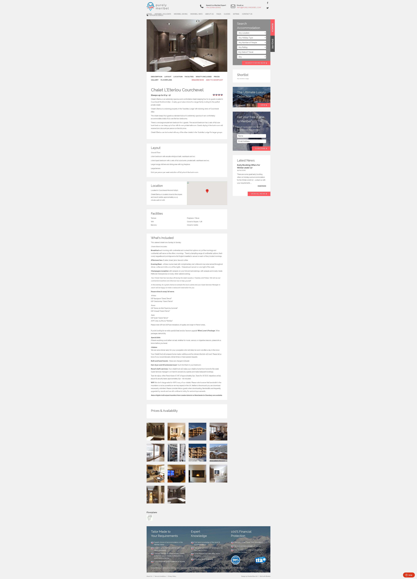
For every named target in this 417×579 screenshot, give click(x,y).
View (263, 105)
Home (149, 14)
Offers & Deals (156, 15)
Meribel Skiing (181, 14)
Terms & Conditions (160, 575)
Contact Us (247, 14)
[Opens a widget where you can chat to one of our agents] (409, 575)
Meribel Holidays (163, 14)
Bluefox (268, 575)
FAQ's (218, 14)
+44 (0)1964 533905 (213, 7)
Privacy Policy (172, 575)
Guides (227, 14)
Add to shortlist (214, 79)
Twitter (267, 8)
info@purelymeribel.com (249, 7)
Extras (236, 14)
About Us (209, 14)
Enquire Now (198, 79)
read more (262, 186)
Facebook (267, 3)
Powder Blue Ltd (252, 575)
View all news (258, 194)
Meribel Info (196, 14)
